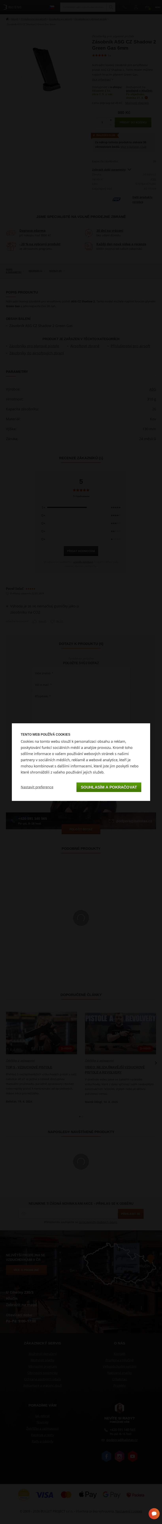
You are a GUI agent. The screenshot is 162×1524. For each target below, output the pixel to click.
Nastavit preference (37, 787)
